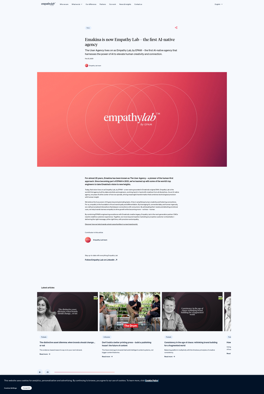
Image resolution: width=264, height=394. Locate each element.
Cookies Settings (10, 388)
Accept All (26, 388)
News (88, 28)
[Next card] (47, 372)
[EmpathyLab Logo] (48, 4)
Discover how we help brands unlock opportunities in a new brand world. (111, 224)
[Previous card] (40, 372)
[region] (132, 384)
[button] (176, 27)
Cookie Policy (151, 380)
